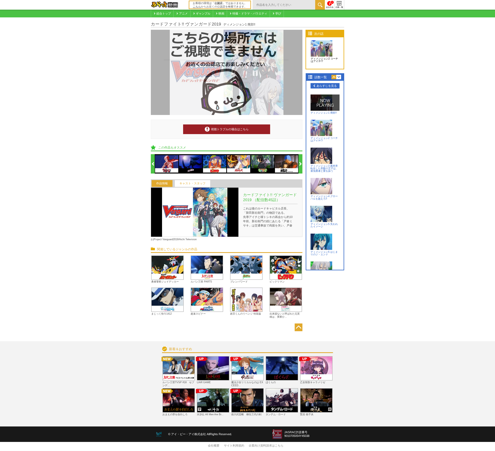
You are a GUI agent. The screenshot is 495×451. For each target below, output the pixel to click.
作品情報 (162, 183)
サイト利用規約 (234, 445)
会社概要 (213, 445)
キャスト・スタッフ (192, 183)
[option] (167, 164)
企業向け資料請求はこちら (266, 445)
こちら (197, 6)
